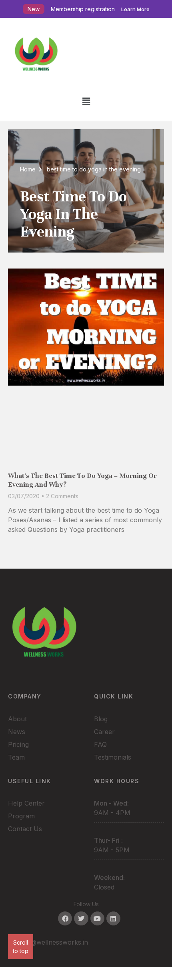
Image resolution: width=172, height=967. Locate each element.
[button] (86, 101)
